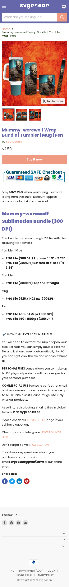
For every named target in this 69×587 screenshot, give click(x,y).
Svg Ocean (14, 142)
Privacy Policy (45, 575)
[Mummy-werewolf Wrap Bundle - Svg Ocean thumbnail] (8, 115)
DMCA (51, 571)
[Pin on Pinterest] (27, 481)
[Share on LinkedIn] (19, 481)
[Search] (62, 17)
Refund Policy (24, 575)
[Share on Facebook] (5, 481)
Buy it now (35, 159)
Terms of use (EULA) (31, 571)
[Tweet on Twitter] (12, 481)
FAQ (12, 571)
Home (6, 29)
